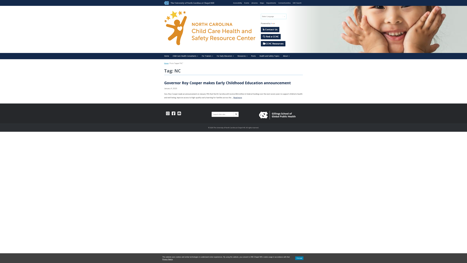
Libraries (254, 3)
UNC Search (297, 3)
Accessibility (237, 3)
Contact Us (271, 29)
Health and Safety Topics (269, 56)
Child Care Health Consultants (185, 56)
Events (246, 3)
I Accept (299, 258)
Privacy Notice (167, 259)
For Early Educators (225, 56)
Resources (242, 56)
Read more (237, 97)
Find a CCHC (272, 36)
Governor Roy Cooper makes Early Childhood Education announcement (227, 82)
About (285, 56)
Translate (279, 23)
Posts (253, 56)
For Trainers (207, 56)
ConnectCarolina (284, 3)
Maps (262, 3)
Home (166, 56)
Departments (271, 3)
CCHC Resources (274, 43)
